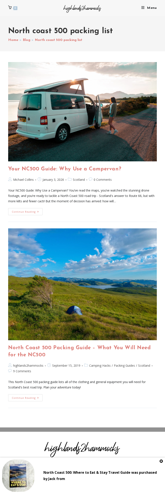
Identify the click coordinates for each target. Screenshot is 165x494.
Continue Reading (27, 210)
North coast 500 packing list (58, 40)
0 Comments (103, 180)
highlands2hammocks (28, 365)
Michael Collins (23, 180)
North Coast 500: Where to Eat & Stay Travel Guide (86, 472)
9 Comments (22, 371)
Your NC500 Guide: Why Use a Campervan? (64, 169)
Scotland (79, 180)
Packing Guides (124, 365)
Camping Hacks (100, 365)
